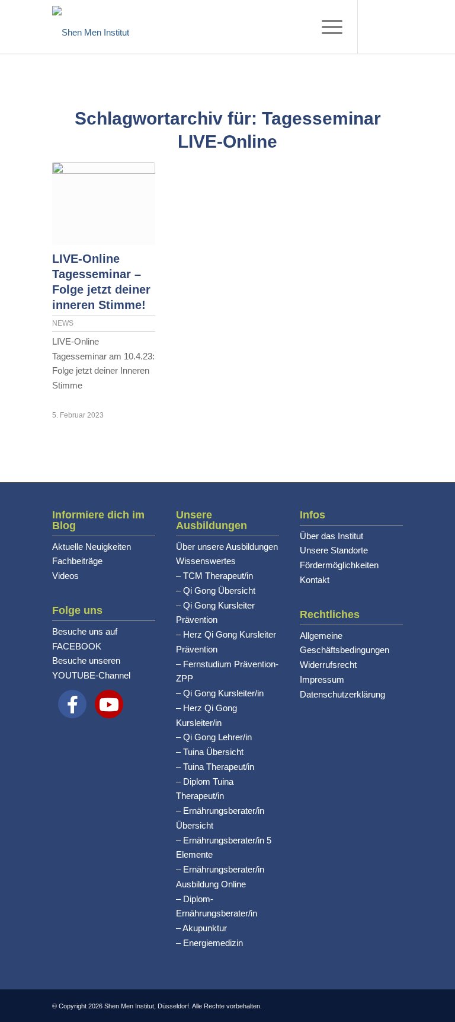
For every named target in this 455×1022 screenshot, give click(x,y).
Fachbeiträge (77, 561)
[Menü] (326, 26)
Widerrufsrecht (328, 665)
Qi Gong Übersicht (219, 590)
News (62, 323)
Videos (65, 576)
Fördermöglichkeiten (339, 565)
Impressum (322, 679)
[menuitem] (326, 26)
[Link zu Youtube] (376, 27)
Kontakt (314, 580)
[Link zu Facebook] (394, 27)
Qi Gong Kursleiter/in (223, 693)
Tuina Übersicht (213, 752)
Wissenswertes (206, 561)
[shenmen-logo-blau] (90, 26)
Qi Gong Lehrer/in (217, 737)
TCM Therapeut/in (218, 576)
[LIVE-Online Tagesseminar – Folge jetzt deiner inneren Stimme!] (103, 203)
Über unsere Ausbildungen (227, 547)
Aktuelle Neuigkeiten (91, 547)
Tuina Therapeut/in (218, 767)
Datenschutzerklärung (342, 694)
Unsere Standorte (334, 550)
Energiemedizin (213, 943)
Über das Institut (331, 536)
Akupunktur (204, 928)
